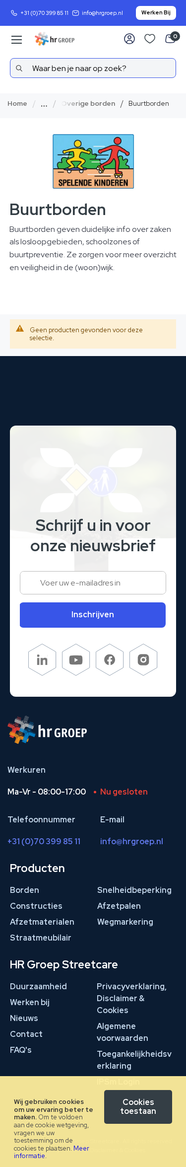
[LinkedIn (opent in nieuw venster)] (42, 673)
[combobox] (93, 68)
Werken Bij (156, 12)
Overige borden (88, 103)
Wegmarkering (125, 922)
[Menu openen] (16, 40)
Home (17, 103)
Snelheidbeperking (134, 890)
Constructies (36, 906)
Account (129, 39)
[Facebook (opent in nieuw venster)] (110, 673)
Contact (26, 1034)
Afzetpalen (119, 906)
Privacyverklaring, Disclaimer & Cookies (132, 998)
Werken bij (30, 1002)
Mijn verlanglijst (150, 39)
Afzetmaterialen (42, 922)
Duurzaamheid (38, 986)
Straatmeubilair (40, 938)
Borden (24, 890)
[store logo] (54, 39)
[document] (93, 1121)
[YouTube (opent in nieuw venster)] (76, 673)
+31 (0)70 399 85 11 (44, 12)
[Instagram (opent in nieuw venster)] (143, 673)
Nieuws (24, 1018)
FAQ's (21, 1050)
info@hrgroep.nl (102, 12)
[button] (94, 103)
